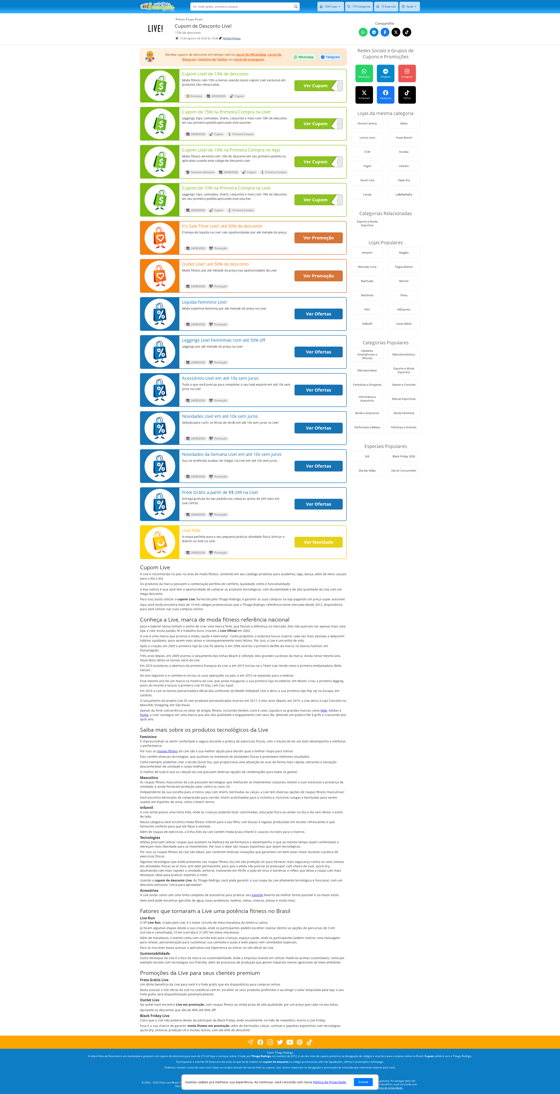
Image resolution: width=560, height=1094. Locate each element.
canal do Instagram (249, 59)
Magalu (404, 252)
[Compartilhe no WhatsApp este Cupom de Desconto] (363, 32)
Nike (323, 710)
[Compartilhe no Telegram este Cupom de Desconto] (374, 32)
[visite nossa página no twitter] (280, 1042)
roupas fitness (167, 751)
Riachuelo (367, 281)
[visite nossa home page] (157, 6)
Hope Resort (404, 137)
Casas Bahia (403, 324)
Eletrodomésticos (403, 354)
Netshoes (367, 295)
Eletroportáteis (367, 370)
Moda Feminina (404, 413)
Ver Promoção (318, 238)
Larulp (367, 194)
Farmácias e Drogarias (367, 385)
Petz (367, 309)
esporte (257, 895)
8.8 (367, 456)
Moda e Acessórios (367, 413)
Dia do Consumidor (403, 470)
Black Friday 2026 (404, 456)
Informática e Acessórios (367, 398)
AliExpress (403, 309)
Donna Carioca (367, 123)
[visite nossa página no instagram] (270, 1042)
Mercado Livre (367, 267)
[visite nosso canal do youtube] (290, 1042)
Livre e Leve (367, 137)
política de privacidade (389, 1088)
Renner (404, 281)
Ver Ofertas (318, 314)
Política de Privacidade (329, 1082)
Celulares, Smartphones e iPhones (367, 354)
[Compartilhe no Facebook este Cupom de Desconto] (385, 32)
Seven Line (367, 180)
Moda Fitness (232, 38)
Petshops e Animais (403, 427)
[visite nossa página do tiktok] (309, 1042)
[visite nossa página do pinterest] (300, 1042)
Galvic (404, 123)
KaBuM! (367, 324)
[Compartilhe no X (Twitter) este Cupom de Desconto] (396, 32)
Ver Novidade (318, 542)
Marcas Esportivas (404, 399)
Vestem (404, 166)
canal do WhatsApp (251, 54)
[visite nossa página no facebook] (250, 1042)
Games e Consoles (404, 385)
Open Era (404, 180)
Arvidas (404, 152)
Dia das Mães (367, 470)
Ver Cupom (316, 86)
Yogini (367, 166)
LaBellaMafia (404, 194)
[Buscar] (296, 6)
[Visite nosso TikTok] (406, 32)
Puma (144, 715)
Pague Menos (404, 267)
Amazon (367, 252)
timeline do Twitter (213, 59)
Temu (404, 295)
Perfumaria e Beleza (367, 427)
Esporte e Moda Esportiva (367, 223)
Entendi (363, 1082)
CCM (367, 152)
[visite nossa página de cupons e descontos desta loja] (159, 85)
